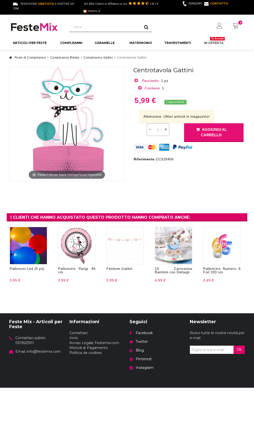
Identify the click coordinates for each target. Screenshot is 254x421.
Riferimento (144, 159)
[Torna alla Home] (10, 59)
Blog (140, 350)
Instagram (145, 367)
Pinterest (144, 359)
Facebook (144, 333)
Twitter (142, 341)
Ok (239, 349)
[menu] (219, 26)
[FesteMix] (35, 27)
